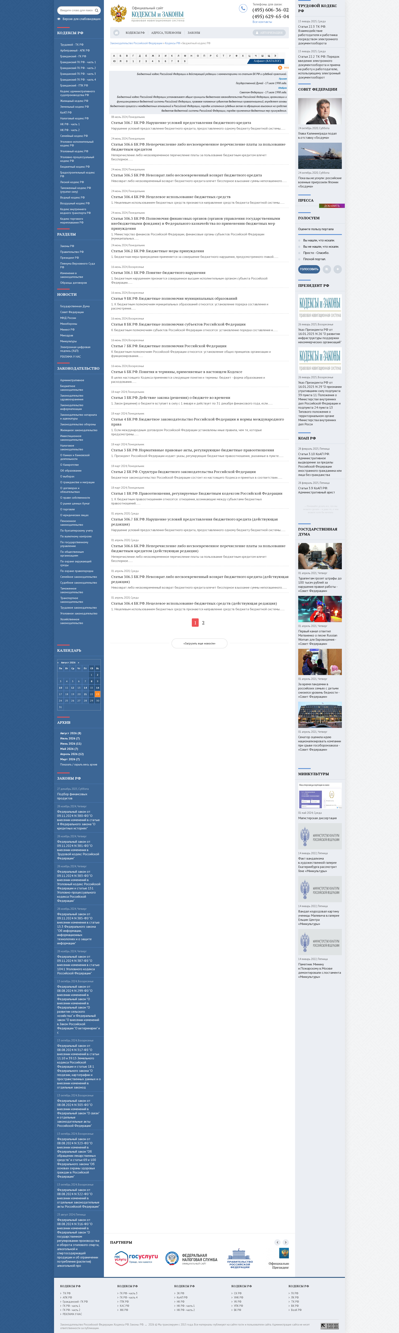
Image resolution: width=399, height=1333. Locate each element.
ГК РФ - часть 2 (71, 1310)
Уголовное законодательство (78, 613)
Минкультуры (68, 341)
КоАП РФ (66, 112)
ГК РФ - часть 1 (71, 1306)
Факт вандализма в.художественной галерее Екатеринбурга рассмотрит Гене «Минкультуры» (317, 864)
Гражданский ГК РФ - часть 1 (78, 62)
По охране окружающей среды (75, 563)
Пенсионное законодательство (71, 523)
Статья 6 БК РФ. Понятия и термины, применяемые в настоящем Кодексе (176, 371)
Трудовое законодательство (78, 607)
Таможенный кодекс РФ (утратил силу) (75, 189)
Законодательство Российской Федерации (136, 43)
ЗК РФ (180, 1293)
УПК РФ (238, 1306)
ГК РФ (294, 1293)
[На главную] (162, 13)
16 (97, 687)
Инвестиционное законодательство (71, 438)
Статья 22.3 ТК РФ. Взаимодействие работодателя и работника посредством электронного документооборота (318, 34)
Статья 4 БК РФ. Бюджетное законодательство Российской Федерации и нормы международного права (197, 422)
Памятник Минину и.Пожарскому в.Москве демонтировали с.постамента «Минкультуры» (319, 970)
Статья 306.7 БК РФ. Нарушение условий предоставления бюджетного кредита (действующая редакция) (194, 522)
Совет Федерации (72, 312)
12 (72, 687)
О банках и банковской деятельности (75, 457)
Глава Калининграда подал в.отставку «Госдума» (317, 135)
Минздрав (66, 335)
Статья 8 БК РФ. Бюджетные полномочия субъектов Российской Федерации (178, 324)
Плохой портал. (314, 259)
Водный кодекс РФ (72, 197)
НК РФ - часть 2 (70, 130)
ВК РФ (295, 1306)
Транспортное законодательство (71, 600)
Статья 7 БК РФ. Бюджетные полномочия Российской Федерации (169, 345)
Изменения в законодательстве (71, 275)
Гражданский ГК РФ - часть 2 (78, 68)
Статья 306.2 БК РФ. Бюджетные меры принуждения (157, 250)
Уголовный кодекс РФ (74, 151)
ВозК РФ (296, 1310)
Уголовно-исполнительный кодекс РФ (77, 143)
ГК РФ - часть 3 (128, 1293)
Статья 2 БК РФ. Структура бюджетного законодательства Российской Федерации (183, 471)
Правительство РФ (72, 252)
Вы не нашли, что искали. (320, 246)
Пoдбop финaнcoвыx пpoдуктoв (72, 796)
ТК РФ (66, 1293)
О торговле (67, 509)
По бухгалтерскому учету (76, 530)
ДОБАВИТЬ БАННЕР (332, 206)
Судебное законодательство (78, 582)
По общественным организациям (72, 553)
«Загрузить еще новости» (199, 643)
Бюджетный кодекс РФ (75, 166)
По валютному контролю (76, 536)
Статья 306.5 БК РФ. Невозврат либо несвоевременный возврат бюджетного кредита (186, 174)
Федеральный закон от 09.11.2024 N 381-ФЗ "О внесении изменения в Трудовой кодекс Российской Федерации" (78, 849)
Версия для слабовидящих (82, 18)
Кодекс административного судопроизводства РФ (77, 93)
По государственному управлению (74, 544)
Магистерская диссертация (317, 818)
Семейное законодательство (78, 577)
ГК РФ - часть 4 (128, 1297)
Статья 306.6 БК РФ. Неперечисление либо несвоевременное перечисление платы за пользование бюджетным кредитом (198, 147)
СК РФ (237, 1293)
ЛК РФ (295, 1297)
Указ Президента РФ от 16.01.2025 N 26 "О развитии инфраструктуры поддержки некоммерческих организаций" (319, 335)
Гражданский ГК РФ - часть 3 (78, 74)
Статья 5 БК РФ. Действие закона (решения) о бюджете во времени (170, 397)
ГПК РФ (124, 1301)
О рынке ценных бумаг (75, 503)
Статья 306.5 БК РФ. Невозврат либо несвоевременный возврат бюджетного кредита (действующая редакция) (200, 579)
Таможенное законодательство (71, 590)
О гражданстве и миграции (77, 482)
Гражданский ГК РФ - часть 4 (78, 79)
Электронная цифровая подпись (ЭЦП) (75, 349)
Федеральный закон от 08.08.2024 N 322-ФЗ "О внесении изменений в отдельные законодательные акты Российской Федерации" (78, 1198)
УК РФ (237, 1301)
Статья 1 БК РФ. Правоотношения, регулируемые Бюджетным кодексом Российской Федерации (196, 493)
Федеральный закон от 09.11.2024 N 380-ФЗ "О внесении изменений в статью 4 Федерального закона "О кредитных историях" (78, 819)
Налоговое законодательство (71, 447)
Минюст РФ (67, 329)
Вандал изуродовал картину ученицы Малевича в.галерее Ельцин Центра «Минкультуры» (318, 917)
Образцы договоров (73, 283)
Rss (286, 67)
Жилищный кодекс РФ (74, 101)
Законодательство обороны (78, 424)
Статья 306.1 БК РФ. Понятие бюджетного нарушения (158, 272)
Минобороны (68, 324)
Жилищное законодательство (78, 430)
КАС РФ (124, 1306)
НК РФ (180, 1301)
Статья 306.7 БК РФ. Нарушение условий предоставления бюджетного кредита (181, 122)
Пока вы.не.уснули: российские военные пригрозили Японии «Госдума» (320, 182)
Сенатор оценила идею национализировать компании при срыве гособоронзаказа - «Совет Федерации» (319, 743)
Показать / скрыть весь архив (78, 764)
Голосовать (309, 269)
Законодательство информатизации (71, 407)
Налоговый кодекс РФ (74, 118)
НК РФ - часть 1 (70, 124)
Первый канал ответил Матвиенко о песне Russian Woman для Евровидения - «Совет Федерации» (317, 637)
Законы (194, 33)
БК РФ (237, 1310)
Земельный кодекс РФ (74, 107)
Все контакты (262, 22)
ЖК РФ (124, 1310)
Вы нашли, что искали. (318, 240)
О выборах (67, 476)
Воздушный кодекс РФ (75, 203)
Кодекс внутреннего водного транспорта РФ (75, 211)
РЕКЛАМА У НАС (70, 356)
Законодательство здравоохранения (71, 397)
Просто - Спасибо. (315, 253)
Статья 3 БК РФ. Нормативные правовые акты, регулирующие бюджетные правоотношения (192, 449)
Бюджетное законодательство (71, 388)
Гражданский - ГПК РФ (74, 85)
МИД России (68, 318)
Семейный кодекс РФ (74, 136)
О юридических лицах (74, 515)
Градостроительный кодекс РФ (77, 174)
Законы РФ (67, 246)
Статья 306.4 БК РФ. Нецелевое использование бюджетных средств (171, 196)
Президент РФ (69, 258)
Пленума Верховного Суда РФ (77, 265)
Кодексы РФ (135, 33)
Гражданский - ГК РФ (73, 56)
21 (85, 694)
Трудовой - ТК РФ (72, 44)
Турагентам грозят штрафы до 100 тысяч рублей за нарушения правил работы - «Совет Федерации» (320, 584)
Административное (72, 380)
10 (60, 687)
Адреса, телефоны (166, 33)
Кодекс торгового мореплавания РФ (72, 220)
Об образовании (70, 470)
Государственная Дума (75, 306)
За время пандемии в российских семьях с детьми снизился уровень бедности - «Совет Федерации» (318, 690)
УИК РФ (238, 1297)
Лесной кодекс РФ (72, 182)
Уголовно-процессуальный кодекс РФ (77, 159)
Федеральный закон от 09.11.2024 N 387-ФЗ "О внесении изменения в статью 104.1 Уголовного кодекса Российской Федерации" (78, 964)
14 (85, 687)
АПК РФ (67, 1297)
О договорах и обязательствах (70, 490)
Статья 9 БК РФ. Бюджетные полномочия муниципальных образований (174, 298)
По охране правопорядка (76, 571)
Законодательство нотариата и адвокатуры (78, 416)
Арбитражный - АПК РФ (75, 50)
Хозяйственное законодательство (71, 621)
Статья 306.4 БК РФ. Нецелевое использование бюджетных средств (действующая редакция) (194, 603)
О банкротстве (69, 465)
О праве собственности (75, 497)
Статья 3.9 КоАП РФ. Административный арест (316, 490)
